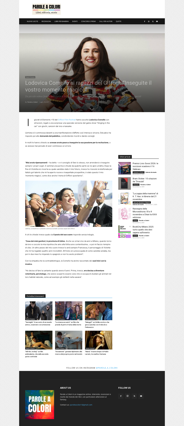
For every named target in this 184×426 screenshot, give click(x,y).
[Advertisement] (113, 9)
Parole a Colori (32, 102)
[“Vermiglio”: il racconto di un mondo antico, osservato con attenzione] (38, 310)
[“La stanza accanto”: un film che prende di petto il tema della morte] (68, 310)
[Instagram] (149, 21)
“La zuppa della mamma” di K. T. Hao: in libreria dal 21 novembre (145, 196)
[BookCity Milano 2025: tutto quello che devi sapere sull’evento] (124, 231)
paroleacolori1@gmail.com (81, 405)
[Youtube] (157, 21)
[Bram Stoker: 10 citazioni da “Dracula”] (124, 183)
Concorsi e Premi (138, 172)
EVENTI (75, 21)
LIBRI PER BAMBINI (61, 21)
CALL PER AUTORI (105, 21)
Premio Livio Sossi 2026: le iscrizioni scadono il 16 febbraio (145, 166)
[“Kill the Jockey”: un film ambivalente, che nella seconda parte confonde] (38, 340)
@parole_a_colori (107, 368)
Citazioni (136, 184)
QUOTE (118, 21)
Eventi (135, 220)
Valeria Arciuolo (150, 172)
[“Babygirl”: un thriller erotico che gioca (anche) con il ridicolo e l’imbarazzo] (98, 310)
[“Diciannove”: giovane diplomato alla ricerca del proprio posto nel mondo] (68, 340)
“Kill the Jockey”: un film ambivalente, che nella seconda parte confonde (36, 354)
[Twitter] (153, 21)
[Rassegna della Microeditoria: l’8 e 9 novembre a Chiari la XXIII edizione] (124, 213)
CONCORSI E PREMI (88, 21)
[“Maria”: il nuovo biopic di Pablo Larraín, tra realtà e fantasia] (98, 340)
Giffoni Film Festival (67, 120)
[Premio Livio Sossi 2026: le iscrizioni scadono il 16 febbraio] (124, 168)
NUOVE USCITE (32, 21)
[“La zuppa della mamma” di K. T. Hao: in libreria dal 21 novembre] (124, 198)
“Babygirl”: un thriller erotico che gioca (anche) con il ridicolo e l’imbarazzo (97, 324)
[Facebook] (144, 21)
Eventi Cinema (30, 77)
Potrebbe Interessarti (35, 296)
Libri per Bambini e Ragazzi (141, 202)
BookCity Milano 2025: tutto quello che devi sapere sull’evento (143, 229)
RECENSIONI (46, 21)
